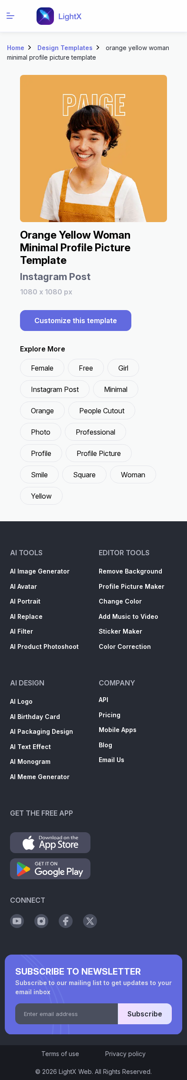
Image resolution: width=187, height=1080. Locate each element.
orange (42, 410)
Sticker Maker (120, 631)
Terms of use (60, 1053)
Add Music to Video (128, 616)
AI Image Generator (40, 571)
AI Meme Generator (40, 776)
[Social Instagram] (41, 921)
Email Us (111, 759)
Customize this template (75, 320)
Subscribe (144, 1013)
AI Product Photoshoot (44, 646)
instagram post (55, 389)
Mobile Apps (118, 729)
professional (95, 432)
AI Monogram (30, 761)
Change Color (120, 601)
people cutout (101, 410)
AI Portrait (25, 601)
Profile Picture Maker (131, 586)
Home (15, 47)
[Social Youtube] (17, 921)
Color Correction (125, 646)
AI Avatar (23, 586)
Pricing (109, 715)
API (103, 699)
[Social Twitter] (90, 921)
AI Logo (21, 701)
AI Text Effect (30, 746)
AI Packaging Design (41, 731)
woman (133, 474)
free (86, 368)
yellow (41, 496)
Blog (105, 745)
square (84, 474)
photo (40, 432)
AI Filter (21, 631)
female (42, 368)
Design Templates (65, 47)
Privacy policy (125, 1053)
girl (123, 368)
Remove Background (130, 571)
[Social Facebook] (66, 921)
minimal (115, 389)
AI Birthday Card (35, 716)
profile (41, 453)
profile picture (99, 453)
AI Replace (26, 616)
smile (39, 474)
